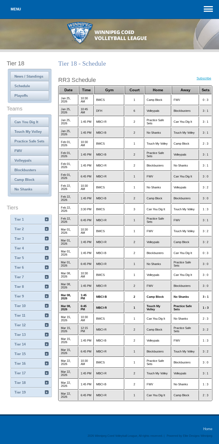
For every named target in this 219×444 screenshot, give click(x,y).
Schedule (22, 86)
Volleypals (23, 160)
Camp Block (24, 180)
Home (207, 429)
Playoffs (21, 96)
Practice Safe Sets (29, 141)
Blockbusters (25, 170)
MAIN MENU (208, 9)
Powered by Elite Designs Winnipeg (189, 435)
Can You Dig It (26, 122)
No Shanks (23, 189)
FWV (18, 151)
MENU (16, 9)
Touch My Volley (28, 132)
